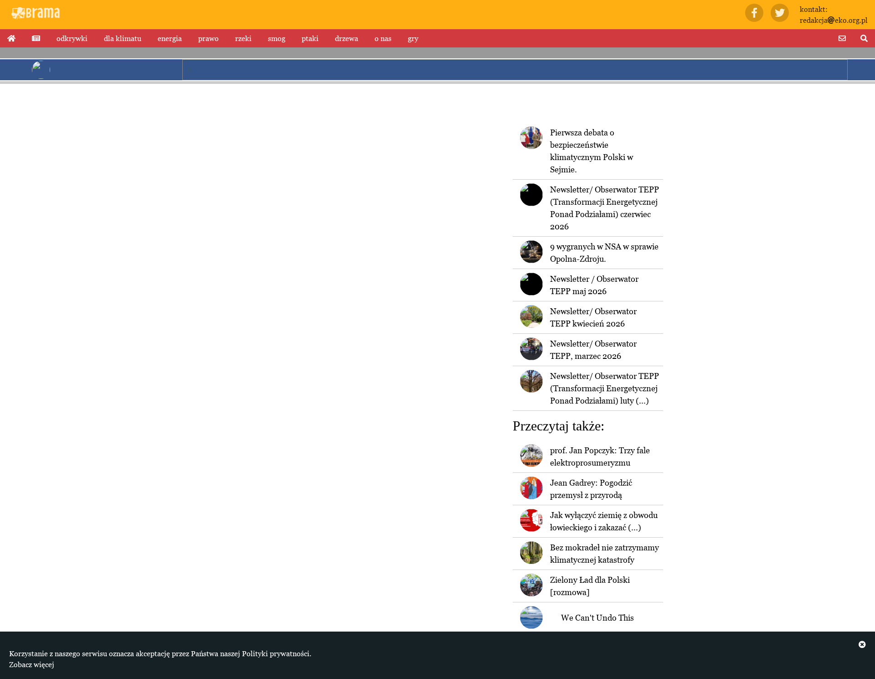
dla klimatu (122, 38)
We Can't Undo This (597, 617)
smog (276, 38)
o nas (383, 38)
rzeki (243, 38)
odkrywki (72, 38)
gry (413, 38)
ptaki (310, 38)
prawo (208, 38)
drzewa (346, 38)
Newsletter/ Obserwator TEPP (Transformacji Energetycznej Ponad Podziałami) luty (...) (604, 388)
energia (170, 38)
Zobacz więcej (31, 664)
